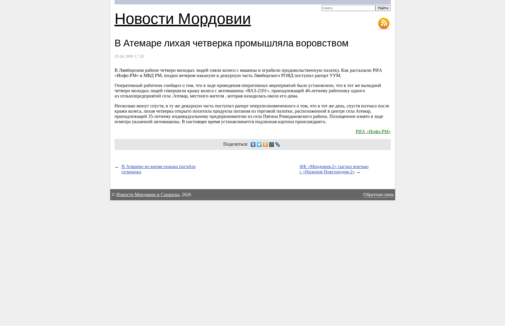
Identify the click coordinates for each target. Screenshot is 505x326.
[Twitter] (259, 144)
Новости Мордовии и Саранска (147, 194)
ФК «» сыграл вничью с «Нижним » (334, 169)
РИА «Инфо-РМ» (373, 131)
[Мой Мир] (272, 144)
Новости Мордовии (183, 18)
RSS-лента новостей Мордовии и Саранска (384, 24)
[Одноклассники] (265, 144)
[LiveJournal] (278, 144)
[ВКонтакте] (253, 144)
